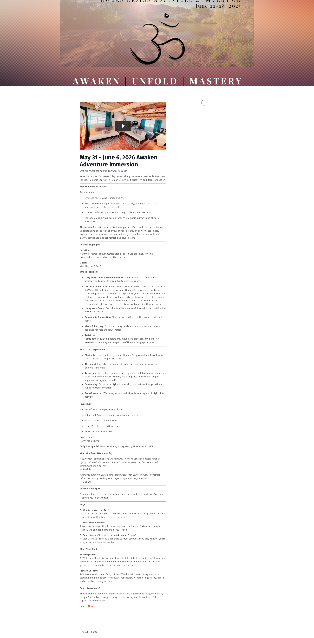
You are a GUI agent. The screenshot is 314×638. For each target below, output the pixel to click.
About (85, 631)
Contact (95, 631)
